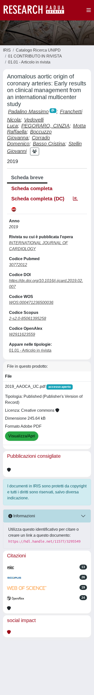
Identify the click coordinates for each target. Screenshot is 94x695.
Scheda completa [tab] (31, 188)
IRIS (7, 50)
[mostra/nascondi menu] (88, 10)
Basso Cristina (49, 143)
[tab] (75, 198)
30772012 (18, 265)
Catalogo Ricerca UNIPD (38, 50)
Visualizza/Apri (21, 436)
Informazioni (23, 516)
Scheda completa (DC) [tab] (37, 198)
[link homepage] (36, 10)
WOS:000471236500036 (31, 302)
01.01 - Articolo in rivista (29, 62)
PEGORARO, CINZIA (45, 125)
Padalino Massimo (28, 111)
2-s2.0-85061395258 (27, 318)
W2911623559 (22, 334)
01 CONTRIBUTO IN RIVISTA (35, 56)
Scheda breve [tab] (27, 177)
